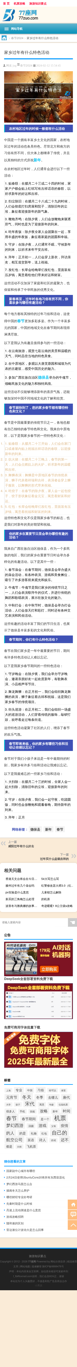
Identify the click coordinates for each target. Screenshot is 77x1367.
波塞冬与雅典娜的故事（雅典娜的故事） (23, 906)
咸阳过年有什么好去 (21, 846)
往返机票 (63, 1104)
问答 (19, 1146)
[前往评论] (72, 1214)
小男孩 (38, 1285)
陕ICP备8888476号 (53, 1266)
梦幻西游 (14, 1125)
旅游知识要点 (38, 3)
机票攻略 (19, 3)
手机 (22, 1111)
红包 (44, 1133)
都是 (9, 1146)
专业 (19, 1090)
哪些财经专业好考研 (19, 1197)
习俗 (40, 1089)
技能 (32, 1111)
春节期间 (29, 1118)
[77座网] (38, 15)
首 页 (6, 3)
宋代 (29, 1103)
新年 (37, 160)
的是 (22, 1133)
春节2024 (17, 38)
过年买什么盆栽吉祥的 (54, 859)
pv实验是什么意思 (17, 892)
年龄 (51, 1104)
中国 (29, 1090)
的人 (10, 1133)
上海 (8, 1090)
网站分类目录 (58, 1261)
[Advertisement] (38, 1328)
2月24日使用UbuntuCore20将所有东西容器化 (35, 1177)
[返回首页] (72, 1204)
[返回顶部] (72, 1224)
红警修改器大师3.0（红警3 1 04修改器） (58, 885)
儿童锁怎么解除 (51, 892)
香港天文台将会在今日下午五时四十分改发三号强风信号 (23, 879)
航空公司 (14, 1139)
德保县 (43, 377)
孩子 (18, 1104)
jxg (14, 65)
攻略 (44, 1110)
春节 (21, 320)
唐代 (66, 1097)
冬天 (26, 1096)
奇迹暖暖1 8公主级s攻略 (57, 906)
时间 (66, 1110)
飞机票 (31, 1146)
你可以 (52, 1090)
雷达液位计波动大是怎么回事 (25, 1230)
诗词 (53, 1140)
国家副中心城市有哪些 (20, 1171)
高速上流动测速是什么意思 (23, 1210)
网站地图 (25, 1266)
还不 (65, 1139)
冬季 (39, 1097)
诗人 (42, 1139)
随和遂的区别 (15, 1223)
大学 (8, 1104)
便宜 (63, 1090)
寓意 (41, 1104)
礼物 (34, 1133)
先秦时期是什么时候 (19, 1203)
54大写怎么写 (50, 879)
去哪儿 (53, 1097)
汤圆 (31, 1126)
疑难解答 (37, 1266)
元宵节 (11, 1097)
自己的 (59, 1132)
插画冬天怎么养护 (17, 1190)
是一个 (45, 1119)
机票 (60, 1117)
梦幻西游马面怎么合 (19, 1184)
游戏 (42, 1125)
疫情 (64, 1125)
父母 (53, 1126)
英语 (31, 1140)
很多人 (10, 1111)
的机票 (45, 899)
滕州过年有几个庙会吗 (20, 885)
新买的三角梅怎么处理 (20, 899)
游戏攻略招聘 (15, 1217)
